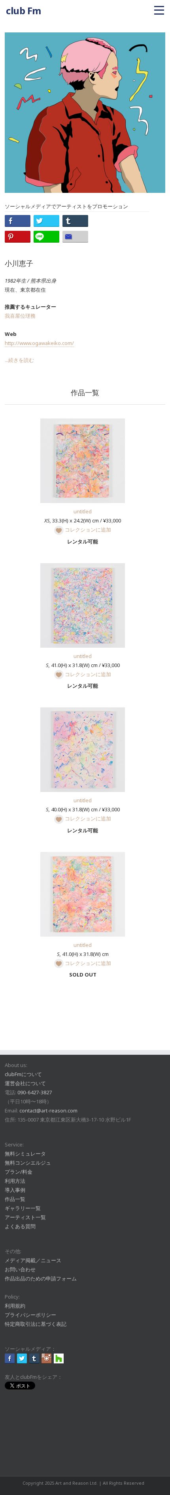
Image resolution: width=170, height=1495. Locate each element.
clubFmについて (23, 1074)
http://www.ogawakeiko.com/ (39, 343)
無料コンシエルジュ (28, 1162)
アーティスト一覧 (25, 1217)
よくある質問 (20, 1226)
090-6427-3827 (34, 1092)
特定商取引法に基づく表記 (35, 1323)
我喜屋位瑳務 (20, 315)
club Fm (23, 10)
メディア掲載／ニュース (33, 1260)
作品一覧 (15, 1199)
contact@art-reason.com (48, 1110)
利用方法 (15, 1180)
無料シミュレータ (25, 1153)
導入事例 (15, 1189)
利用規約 (15, 1305)
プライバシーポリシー (30, 1314)
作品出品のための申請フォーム (41, 1278)
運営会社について (25, 1083)
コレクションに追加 (87, 529)
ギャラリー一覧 (23, 1208)
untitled (83, 511)
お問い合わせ (20, 1269)
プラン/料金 (18, 1171)
